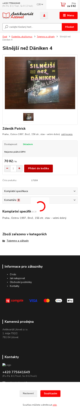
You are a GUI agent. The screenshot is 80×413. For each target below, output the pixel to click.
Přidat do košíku (38, 168)
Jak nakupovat (17, 278)
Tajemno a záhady (46, 36)
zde (55, 404)
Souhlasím (50, 393)
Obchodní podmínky (21, 282)
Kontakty (14, 286)
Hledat (69, 27)
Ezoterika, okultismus (22, 36)
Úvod (4, 36)
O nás (13, 274)
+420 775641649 (11, 3)
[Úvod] (18, 15)
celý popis (67, 134)
